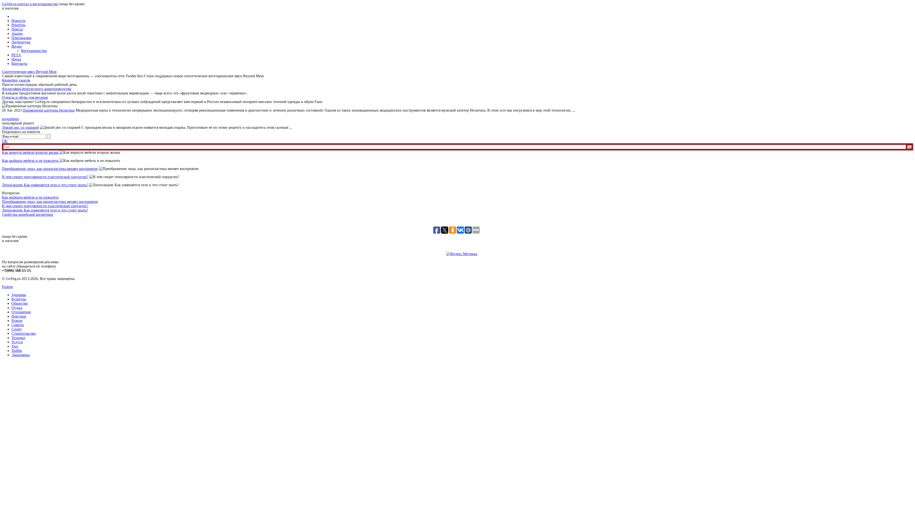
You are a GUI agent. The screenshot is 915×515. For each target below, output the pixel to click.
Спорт (16, 329)
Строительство (23, 333)
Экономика (20, 355)
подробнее (10, 119)
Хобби (16, 351)
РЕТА (16, 55)
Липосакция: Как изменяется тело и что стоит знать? (45, 185)
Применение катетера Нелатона (49, 110)
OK (5, 141)
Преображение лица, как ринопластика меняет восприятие (50, 169)
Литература (20, 42)
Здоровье (18, 295)
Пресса (17, 29)
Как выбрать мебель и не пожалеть (30, 161)
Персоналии (21, 38)
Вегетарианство (34, 51)
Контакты (19, 64)
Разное (7, 287)
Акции (17, 33)
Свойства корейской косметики (27, 214)
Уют (14, 346)
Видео (16, 46)
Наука (16, 59)
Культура (18, 299)
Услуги (17, 342)
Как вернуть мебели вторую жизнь (30, 152)
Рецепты (18, 25)
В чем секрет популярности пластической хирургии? (45, 177)
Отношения (20, 312)
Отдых (16, 308)
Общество (19, 303)
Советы (17, 325)
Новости (18, 21)
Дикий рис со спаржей (20, 127)
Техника (18, 338)
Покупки (18, 316)
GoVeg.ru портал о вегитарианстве (30, 4)
